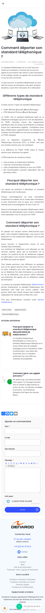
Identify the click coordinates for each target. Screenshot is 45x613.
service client (6, 310)
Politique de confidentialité (22, 587)
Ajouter (22, 510)
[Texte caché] (29, 463)
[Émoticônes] (6, 466)
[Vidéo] (34, 463)
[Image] (31, 463)
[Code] (37, 463)
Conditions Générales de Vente (22, 582)
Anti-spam (9, 496)
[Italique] (8, 463)
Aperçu (12, 466)
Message (8, 460)
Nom (7, 426)
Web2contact (38, 284)
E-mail (7, 437)
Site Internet (10, 449)
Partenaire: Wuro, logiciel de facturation (22, 569)
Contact (23, 562)
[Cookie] (4, 608)
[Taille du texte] (14, 463)
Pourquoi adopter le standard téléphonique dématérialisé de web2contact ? (24, 330)
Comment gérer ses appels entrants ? (26, 374)
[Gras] (6, 463)
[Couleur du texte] (17, 463)
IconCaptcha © (35, 503)
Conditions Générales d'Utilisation (22, 579)
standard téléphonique (10, 314)
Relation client (37, 62)
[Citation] (21, 463)
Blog (22, 564)
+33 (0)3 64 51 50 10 (31, 606)
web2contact (9, 62)
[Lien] (26, 463)
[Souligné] (11, 463)
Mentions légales (22, 584)
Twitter (24, 552)
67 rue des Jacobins (22, 539)
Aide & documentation (22, 567)
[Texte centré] (23, 463)
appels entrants (20, 310)
